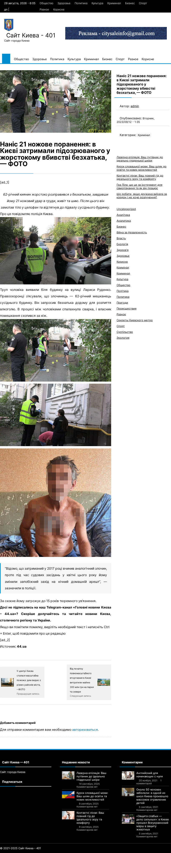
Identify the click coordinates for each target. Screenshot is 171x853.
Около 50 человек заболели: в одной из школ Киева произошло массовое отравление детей (152, 796)
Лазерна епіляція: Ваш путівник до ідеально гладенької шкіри (140, 158)
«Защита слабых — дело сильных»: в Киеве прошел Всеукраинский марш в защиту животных (152, 822)
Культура (97, 3)
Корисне (58, 9)
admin (135, 106)
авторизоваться (85, 730)
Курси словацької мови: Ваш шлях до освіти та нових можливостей (141, 168)
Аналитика (124, 220)
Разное (44, 9)
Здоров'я (122, 250)
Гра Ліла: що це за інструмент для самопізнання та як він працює (139, 186)
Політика (122, 291)
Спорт (143, 3)
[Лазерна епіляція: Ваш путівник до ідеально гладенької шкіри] (68, 775)
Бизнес (130, 3)
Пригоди (122, 302)
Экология (123, 337)
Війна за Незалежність (132, 232)
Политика (81, 3)
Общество (46, 3)
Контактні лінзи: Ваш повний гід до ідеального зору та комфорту (140, 177)
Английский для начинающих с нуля (149, 774)
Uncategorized (126, 209)
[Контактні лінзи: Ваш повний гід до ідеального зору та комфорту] (68, 815)
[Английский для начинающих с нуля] (128, 775)
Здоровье (64, 3)
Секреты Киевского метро (135, 320)
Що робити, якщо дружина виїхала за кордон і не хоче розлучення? (142, 195)
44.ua (21, 646)
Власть (121, 238)
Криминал (114, 3)
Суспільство (125, 332)
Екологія (122, 244)
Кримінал (144, 135)
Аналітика (123, 214)
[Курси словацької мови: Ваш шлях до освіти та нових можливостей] (68, 794)
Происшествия (126, 308)
